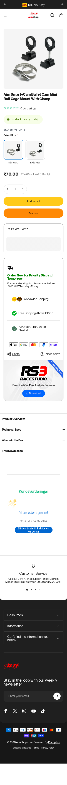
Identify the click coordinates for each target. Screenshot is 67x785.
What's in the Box (12, 440)
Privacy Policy (47, 748)
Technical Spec (11, 429)
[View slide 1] (27, 590)
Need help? (53, 354)
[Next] (62, 4)
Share (16, 354)
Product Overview (13, 419)
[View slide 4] (40, 590)
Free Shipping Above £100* (35, 313)
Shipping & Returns (22, 748)
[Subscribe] (57, 696)
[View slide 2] (31, 590)
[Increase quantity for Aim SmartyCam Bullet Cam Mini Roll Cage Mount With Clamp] (23, 189)
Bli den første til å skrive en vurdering (33, 530)
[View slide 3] (36, 590)
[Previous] (5, 4)
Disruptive (54, 742)
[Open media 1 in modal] (33, 59)
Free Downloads (12, 451)
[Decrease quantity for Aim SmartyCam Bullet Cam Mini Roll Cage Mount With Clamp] (7, 189)
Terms (36, 748)
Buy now (33, 213)
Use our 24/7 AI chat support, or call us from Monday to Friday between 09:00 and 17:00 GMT (33, 580)
